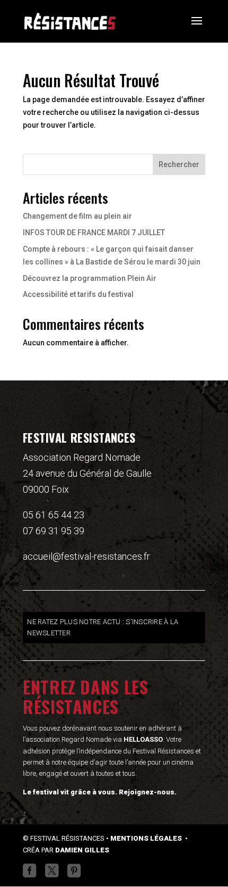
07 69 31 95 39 (53, 530)
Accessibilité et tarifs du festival (78, 294)
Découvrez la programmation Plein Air (89, 278)
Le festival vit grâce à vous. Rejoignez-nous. (100, 792)
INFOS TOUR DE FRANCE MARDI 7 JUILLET (94, 232)
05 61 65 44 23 (53, 514)
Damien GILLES (82, 850)
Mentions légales (146, 838)
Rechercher (179, 164)
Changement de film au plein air (77, 216)
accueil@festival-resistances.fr (86, 556)
